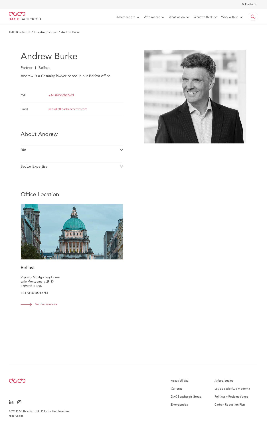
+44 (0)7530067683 (61, 95)
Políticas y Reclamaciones (231, 397)
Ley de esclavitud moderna (232, 389)
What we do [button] (177, 17)
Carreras (176, 389)
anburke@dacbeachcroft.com (67, 109)
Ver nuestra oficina (46, 304)
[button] (253, 17)
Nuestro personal (45, 32)
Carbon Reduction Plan (230, 405)
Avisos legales (224, 381)
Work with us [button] (229, 17)
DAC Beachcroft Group (186, 397)
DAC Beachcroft (19, 32)
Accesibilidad (180, 381)
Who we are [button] (152, 17)
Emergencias (179, 405)
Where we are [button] (125, 17)
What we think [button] (203, 17)
